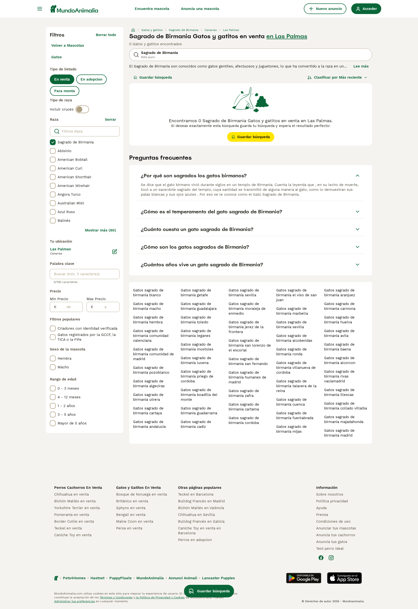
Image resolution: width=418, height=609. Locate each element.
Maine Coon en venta (134, 521)
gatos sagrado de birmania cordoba (244, 420)
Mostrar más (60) (100, 230)
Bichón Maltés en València (201, 508)
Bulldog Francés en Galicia (201, 521)
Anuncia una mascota (200, 9)
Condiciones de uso (333, 521)
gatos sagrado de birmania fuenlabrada (294, 415)
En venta (62, 79)
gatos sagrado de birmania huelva (339, 319)
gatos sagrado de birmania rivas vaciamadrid (339, 376)
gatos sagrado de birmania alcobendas (294, 338)
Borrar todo (106, 35)
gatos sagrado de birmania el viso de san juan (296, 295)
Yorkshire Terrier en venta (77, 508)
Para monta (64, 91)
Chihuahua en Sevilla (196, 514)
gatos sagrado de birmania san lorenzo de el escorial (250, 345)
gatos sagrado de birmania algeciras (149, 383)
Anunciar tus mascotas (336, 528)
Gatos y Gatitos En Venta (138, 487)
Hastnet (97, 578)
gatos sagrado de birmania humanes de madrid (247, 377)
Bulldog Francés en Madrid (201, 501)
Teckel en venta (68, 528)
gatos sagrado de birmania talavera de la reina (296, 386)
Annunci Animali (183, 578)
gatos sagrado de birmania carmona (339, 306)
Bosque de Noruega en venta (141, 494)
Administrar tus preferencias (74, 601)
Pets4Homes (74, 578)
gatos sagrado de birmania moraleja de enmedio (247, 309)
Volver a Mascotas (67, 45)
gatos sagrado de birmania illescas (339, 392)
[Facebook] (321, 558)
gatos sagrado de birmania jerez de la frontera (246, 327)
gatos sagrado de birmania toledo (196, 319)
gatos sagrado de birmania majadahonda (343, 419)
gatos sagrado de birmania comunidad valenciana (150, 336)
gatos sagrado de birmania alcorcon (339, 360)
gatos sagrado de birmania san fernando (248, 361)
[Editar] (114, 251)
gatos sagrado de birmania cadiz (196, 424)
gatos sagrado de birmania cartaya (148, 410)
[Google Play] (303, 578)
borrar (110, 119)
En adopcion (91, 79)
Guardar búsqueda (155, 77)
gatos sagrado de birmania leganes (196, 333)
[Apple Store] (344, 578)
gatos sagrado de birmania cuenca (291, 402)
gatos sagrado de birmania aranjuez (339, 292)
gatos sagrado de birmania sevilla (244, 292)
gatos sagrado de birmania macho (148, 306)
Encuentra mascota (152, 9)
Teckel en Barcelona (195, 494)
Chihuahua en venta (71, 494)
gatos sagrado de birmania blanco (148, 292)
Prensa (322, 514)
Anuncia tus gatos (331, 542)
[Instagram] (331, 558)
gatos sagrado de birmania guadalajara (198, 306)
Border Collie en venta (74, 521)
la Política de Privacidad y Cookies (160, 597)
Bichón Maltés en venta (75, 501)
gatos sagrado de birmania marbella (292, 311)
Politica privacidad (332, 501)
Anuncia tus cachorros (335, 535)
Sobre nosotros (329, 494)
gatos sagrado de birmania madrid (339, 433)
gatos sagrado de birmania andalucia (149, 424)
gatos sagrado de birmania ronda (291, 351)
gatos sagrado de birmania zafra (244, 393)
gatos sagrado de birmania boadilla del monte (199, 395)
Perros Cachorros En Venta (78, 487)
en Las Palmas (286, 36)
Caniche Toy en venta (72, 535)
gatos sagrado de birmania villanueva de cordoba (296, 368)
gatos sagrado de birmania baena (339, 346)
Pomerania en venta (71, 514)
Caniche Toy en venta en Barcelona (199, 530)
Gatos (56, 57)
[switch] (82, 109)
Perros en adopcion (195, 540)
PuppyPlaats (120, 578)
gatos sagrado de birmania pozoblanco (151, 370)
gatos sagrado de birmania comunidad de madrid (153, 354)
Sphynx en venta (130, 508)
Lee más (361, 66)
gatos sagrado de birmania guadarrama (199, 410)
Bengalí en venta (130, 514)
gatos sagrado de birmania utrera (148, 397)
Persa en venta (129, 528)
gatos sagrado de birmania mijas (291, 429)
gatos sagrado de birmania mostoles (197, 346)
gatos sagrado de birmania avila (339, 333)
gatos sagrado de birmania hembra (148, 319)
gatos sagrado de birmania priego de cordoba (197, 376)
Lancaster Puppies (218, 578)
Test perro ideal (330, 548)
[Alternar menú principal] (40, 9)
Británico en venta (132, 501)
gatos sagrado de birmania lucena (196, 360)
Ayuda (321, 508)
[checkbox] (53, 142)
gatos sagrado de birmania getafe (196, 292)
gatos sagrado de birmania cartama (244, 406)
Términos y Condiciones (116, 597)
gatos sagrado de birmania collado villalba (345, 405)
